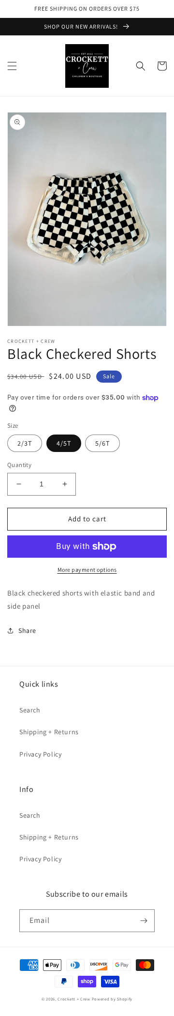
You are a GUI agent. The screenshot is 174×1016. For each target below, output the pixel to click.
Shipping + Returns (49, 731)
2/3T (24, 443)
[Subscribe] (143, 920)
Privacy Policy (40, 754)
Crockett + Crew (74, 998)
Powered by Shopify (112, 998)
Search (30, 710)
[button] (12, 66)
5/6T (102, 443)
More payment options (87, 569)
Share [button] (27, 630)
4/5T (64, 443)
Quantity (19, 465)
